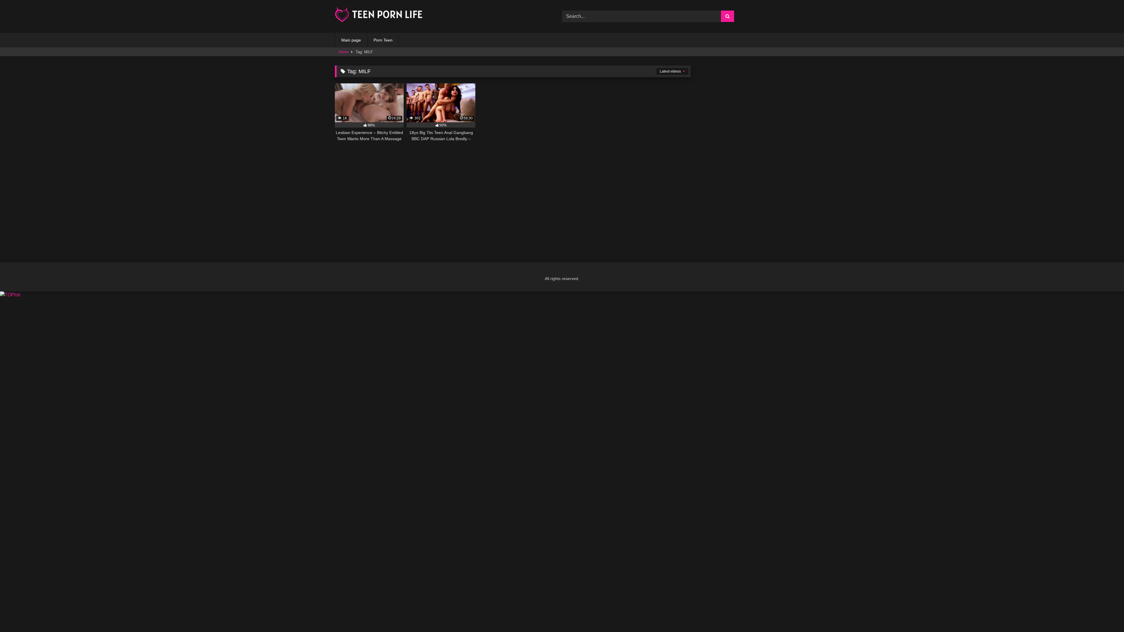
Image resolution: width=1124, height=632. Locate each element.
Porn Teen (383, 40)
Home (343, 52)
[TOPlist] (10, 294)
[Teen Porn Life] (379, 15)
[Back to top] (1105, 614)
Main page (351, 40)
